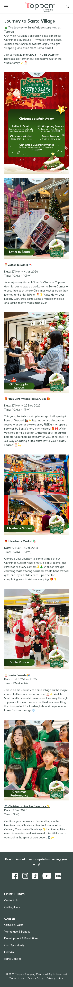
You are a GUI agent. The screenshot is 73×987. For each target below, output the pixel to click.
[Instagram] (25, 876)
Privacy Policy (35, 978)
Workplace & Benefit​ (17, 932)
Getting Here (12, 907)
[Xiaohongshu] (58, 876)
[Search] (67, 6)
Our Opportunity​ (14, 945)
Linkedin (9, 952)
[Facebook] (15, 876)
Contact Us (11, 900)
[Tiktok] (35, 876)
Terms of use (16, 978)
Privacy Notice (55, 978)
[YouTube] (47, 876)
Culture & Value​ (13, 925)
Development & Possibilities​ (21, 938)
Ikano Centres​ (12, 959)
